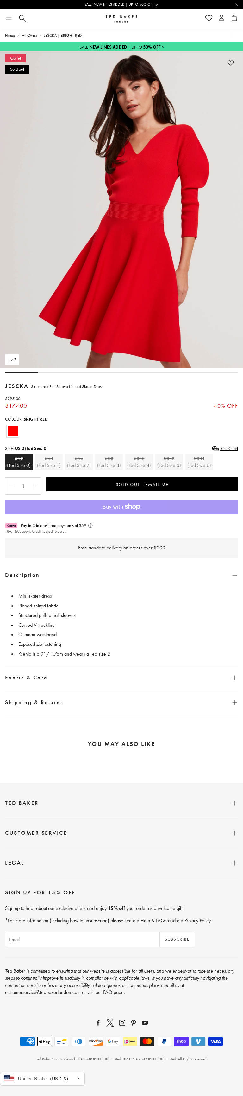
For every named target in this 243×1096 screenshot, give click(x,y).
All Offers (29, 35)
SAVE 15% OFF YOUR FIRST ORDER (119, 4)
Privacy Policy (197, 920)
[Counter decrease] (11, 486)
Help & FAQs (153, 920)
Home (10, 35)
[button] (9, 19)
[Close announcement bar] (236, 5)
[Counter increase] (35, 486)
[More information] (90, 525)
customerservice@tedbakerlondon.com (43, 992)
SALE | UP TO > (121, 47)
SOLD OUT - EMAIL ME (142, 484)
